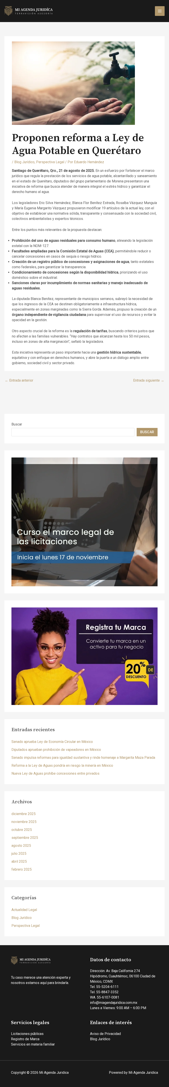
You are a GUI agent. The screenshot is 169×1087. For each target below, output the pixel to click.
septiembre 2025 (24, 838)
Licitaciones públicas (27, 1034)
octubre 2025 (21, 830)
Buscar (16, 424)
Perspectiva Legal (50, 162)
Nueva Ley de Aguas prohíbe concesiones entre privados (55, 773)
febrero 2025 (21, 869)
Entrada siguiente (148, 380)
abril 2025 (19, 861)
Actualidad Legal (24, 910)
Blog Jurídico (24, 162)
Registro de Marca (25, 1039)
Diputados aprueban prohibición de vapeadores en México (56, 750)
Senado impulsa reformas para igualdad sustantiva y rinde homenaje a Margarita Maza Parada (83, 757)
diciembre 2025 (23, 814)
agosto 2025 (21, 845)
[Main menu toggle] (160, 11)
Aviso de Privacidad (105, 1034)
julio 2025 (18, 853)
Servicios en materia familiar (33, 1044)
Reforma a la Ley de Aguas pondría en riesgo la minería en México (62, 765)
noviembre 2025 (24, 822)
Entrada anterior (19, 380)
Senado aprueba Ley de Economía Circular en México (52, 742)
